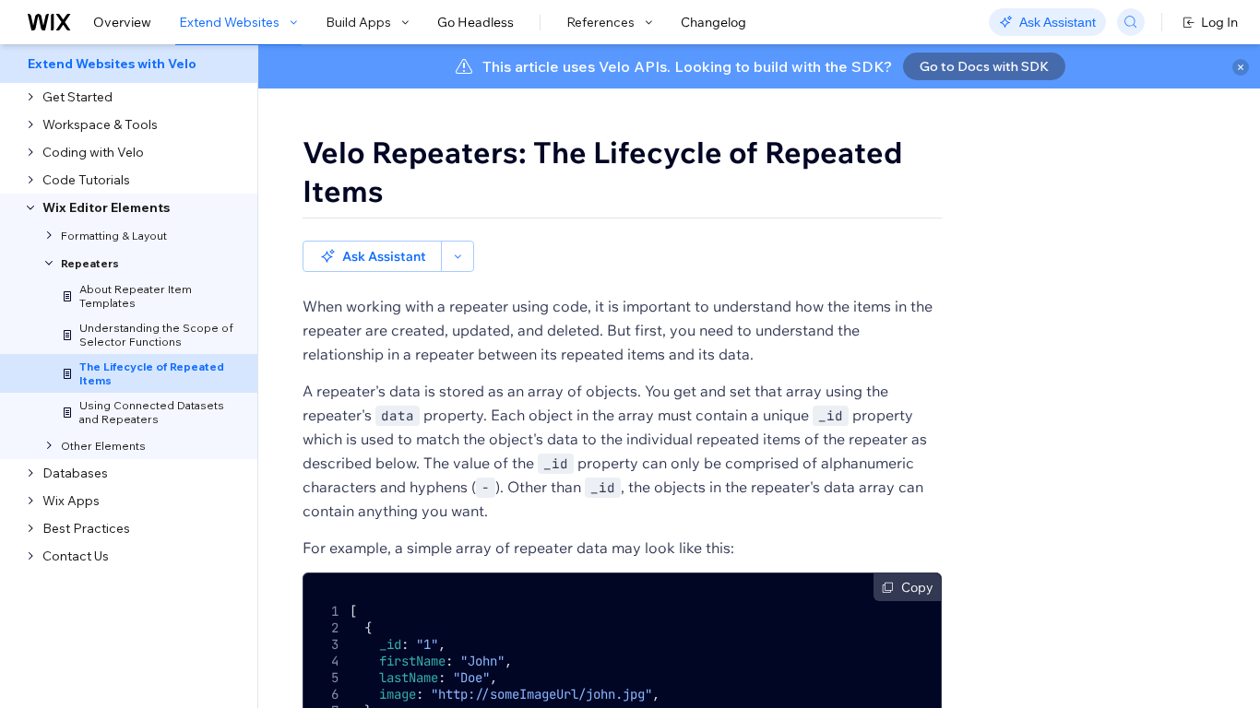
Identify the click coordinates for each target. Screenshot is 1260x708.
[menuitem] (128, 63)
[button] (372, 256)
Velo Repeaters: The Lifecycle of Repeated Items (602, 171)
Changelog (713, 22)
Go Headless (475, 22)
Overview (122, 22)
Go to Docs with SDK (984, 66)
